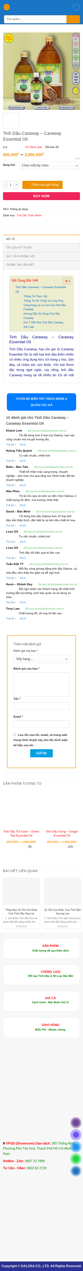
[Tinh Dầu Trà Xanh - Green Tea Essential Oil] (21, 808)
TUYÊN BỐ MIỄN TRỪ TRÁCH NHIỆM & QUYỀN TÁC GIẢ (41, 402)
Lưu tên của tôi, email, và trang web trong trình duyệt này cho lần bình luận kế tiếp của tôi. (40, 740)
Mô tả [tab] (10, 239)
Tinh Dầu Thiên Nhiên (29, 215)
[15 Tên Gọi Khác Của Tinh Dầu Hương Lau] (62, 888)
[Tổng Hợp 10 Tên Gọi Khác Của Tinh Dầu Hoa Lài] (21, 888)
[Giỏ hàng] (76, 7)
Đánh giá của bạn (25, 650)
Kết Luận (29, 326)
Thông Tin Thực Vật (35, 296)
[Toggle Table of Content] (65, 281)
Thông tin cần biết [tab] (20, 264)
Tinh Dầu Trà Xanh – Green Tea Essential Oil (21, 833)
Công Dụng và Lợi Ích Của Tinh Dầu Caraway (45, 307)
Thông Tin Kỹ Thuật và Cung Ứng (43, 300)
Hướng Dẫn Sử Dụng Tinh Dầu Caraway (42, 315)
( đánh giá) (34, 147)
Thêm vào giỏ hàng (45, 184)
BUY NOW (41, 196)
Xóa (77, 158)
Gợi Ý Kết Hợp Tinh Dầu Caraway (43, 322)
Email (18, 716)
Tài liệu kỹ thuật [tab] (19, 247)
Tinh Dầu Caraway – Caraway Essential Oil (41, 289)
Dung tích (9, 165)
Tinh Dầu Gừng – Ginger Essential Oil (62, 833)
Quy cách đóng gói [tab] (20, 256)
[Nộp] (73, 19)
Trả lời (10, 444)
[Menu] (6, 7)
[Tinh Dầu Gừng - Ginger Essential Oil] (62, 808)
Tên (17, 698)
